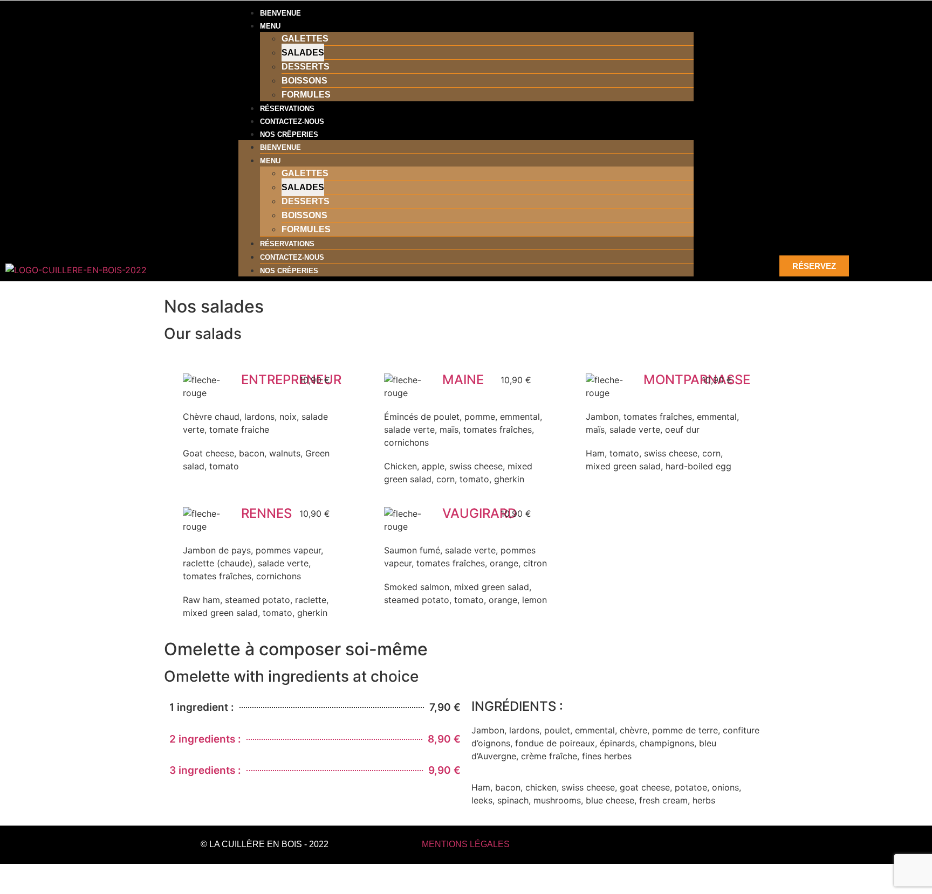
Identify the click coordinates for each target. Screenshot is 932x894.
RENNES (266, 513)
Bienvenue (280, 13)
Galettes (305, 38)
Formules (306, 94)
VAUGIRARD (479, 513)
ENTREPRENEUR (291, 379)
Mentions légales (466, 844)
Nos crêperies (289, 134)
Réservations (287, 109)
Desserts (306, 66)
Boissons (304, 80)
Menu (270, 26)
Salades (303, 52)
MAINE (463, 379)
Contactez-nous (292, 121)
